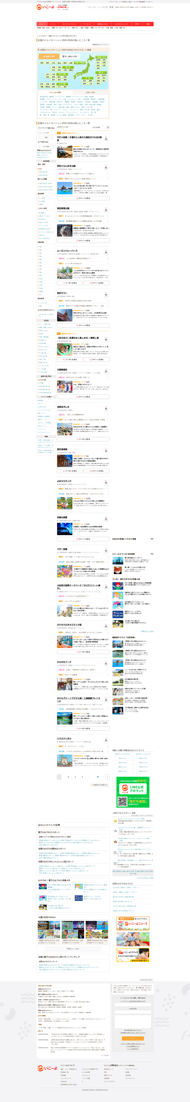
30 (98, 777)
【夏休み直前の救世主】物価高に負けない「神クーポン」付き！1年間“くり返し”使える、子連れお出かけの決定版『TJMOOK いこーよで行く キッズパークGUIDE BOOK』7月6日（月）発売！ (78, 1042)
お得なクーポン (42, 1002)
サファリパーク (77, 97)
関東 (53, 28)
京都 (99, 28)
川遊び (88, 1002)
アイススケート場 (46, 110)
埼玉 (68, 28)
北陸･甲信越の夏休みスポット (71, 853)
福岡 (124, 28)
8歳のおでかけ (122, 771)
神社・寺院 (57, 104)
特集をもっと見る (147, 631)
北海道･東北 (125, 871)
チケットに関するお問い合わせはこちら (133, 1044)
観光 (98, 110)
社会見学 (80, 102)
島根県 (65, 77)
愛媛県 (65, 79)
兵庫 (102, 28)
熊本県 (65, 86)
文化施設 (49, 104)
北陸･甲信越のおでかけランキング (76, 965)
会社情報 (128, 1075)
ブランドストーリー (131, 1069)
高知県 (59, 79)
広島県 (54, 74)
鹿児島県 (48, 86)
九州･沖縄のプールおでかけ (48, 845)
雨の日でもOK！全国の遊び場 (123, 897)
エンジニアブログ (109, 1081)
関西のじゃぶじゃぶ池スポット (49, 871)
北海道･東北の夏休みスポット (49, 853)
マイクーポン (114, 2)
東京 (57, 28)
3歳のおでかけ (143, 758)
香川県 (54, 79)
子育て (137, 24)
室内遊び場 (44, 97)
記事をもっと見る (73, 949)
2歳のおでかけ (122, 758)
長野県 (42, 62)
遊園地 (51, 97)
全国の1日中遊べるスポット (122, 901)
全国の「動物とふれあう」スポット (125, 892)
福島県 (98, 68)
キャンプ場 (62, 99)
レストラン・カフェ (61, 110)
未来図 (127, 1072)
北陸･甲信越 (135, 871)
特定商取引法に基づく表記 (69, 1084)
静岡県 (91, 80)
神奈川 (61, 28)
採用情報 (106, 1078)
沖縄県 (42, 86)
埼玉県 (104, 78)
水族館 (91, 97)
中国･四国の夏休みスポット (81, 855)
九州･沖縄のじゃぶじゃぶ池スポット (51, 873)
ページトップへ (147, 980)
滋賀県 (59, 70)
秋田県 (98, 65)
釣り (79, 99)
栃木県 (104, 80)
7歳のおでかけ (143, 767)
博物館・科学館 (70, 102)
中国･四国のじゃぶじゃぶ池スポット (74, 871)
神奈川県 (104, 75)
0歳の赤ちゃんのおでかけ (122, 754)
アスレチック (67, 104)
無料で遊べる (53, 1002)
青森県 (104, 59)
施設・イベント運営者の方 (69, 1069)
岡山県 (59, 77)
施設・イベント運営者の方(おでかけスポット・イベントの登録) (67, 1028)
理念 (105, 1072)
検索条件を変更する (100, 785)
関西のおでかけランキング (87, 967)
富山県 (59, 62)
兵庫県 (65, 70)
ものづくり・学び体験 (44, 423)
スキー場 (89, 107)
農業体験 (52, 102)
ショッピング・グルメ (44, 410)
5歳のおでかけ (143, 762)
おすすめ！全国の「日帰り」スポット (126, 887)
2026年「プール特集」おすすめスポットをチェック (46, 446)
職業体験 (72, 996)
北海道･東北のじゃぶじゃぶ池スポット (52, 866)
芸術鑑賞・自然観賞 (44, 416)
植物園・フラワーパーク (48, 99)
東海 (73, 28)
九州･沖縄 (133, 873)
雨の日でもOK (125, 7)
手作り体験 (48, 996)
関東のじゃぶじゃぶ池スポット (49, 868)
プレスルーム (86, 1075)
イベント (53, 24)
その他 (90, 115)
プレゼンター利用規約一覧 (90, 1069)
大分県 (59, 86)
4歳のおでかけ (122, 762)
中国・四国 (109, 28)
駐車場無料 (61, 1002)
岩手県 (98, 62)
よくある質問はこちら (133, 1046)
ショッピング (73, 110)
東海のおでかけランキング (68, 967)
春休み (117, 7)
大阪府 (59, 67)
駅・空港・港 (44, 115)
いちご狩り (44, 102)
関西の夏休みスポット (63, 855)
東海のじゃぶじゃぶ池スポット (72, 868)
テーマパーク (60, 97)
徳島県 (48, 77)
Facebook (64, 1081)
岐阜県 (85, 80)
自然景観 (86, 99)
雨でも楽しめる (42, 1007)
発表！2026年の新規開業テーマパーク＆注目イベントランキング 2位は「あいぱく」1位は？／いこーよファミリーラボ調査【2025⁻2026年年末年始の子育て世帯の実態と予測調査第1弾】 (78, 1050)
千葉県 (98, 78)
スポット (42, 24)
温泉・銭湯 (70, 107)
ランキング (87, 24)
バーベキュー (72, 99)
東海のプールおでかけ (46, 842)
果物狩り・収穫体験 (98, 99)
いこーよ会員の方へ (133, 1049)
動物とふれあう (135, 7)
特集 (148, 24)
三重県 (91, 83)
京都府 (53, 67)
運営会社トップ (108, 1069)
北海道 (48, 28)
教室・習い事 (84, 110)
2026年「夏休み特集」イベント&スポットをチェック (46, 441)
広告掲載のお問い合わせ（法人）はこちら (132, 1032)
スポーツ (40, 403)
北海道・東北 (41, 28)
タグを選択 (46, 146)
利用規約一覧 (65, 1072)
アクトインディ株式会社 (127, 1065)
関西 (92, 28)
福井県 (48, 62)
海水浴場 (61, 107)
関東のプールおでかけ (90, 840)
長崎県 (48, 84)
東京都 (98, 75)
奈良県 (53, 70)
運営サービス (108, 1075)
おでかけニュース (121, 24)
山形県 (104, 65)
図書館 (48, 107)
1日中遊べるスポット (147, 7)
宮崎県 (54, 86)
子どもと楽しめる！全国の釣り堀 (124, 906)
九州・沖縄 (118, 28)
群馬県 (98, 83)
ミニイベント (42, 429)
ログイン (150, 2)
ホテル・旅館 (80, 107)
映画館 (99, 104)
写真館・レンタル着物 (58, 115)
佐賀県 (42, 84)
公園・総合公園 (90, 104)
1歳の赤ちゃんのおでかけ (143, 754)
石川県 (54, 62)
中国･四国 (148, 871)
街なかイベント (42, 426)
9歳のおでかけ (143, 771)
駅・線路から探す (71, 56)
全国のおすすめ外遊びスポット (123, 911)
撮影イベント (42, 413)
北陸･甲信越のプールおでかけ (71, 840)
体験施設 (95, 102)
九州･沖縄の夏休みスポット (48, 858)
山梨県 (71, 62)
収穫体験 (66, 996)
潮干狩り (60, 102)
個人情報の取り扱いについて (133, 1030)
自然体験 (40, 400)
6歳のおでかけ (122, 767)
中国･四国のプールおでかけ (81, 842)
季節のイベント (42, 419)
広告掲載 (63, 1075)
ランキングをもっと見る (145, 878)
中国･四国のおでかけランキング (50, 969)
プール (54, 107)
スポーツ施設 (78, 104)
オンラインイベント (70, 24)
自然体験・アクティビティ (77, 115)
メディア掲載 (86, 1078)
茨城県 (98, 80)
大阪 (95, 28)
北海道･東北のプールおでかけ (49, 840)
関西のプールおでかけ (63, 842)
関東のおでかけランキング (48, 967)
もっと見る (104, 1055)
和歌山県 (71, 70)
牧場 (86, 97)
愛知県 (85, 83)
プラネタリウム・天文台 (48, 112)
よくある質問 (86, 1072)
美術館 (42, 104)
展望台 (102, 102)
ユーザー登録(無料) (139, 2)
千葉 (65, 28)
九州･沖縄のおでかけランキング (73, 969)
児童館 (42, 107)
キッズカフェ (84, 112)
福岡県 (54, 84)
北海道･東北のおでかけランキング (51, 965)
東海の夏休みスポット (46, 855)
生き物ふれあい (42, 407)
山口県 (48, 74)
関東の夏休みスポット (90, 853)
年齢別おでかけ (102, 24)
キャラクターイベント (44, 432)
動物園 (68, 97)
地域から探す (50, 56)
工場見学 (88, 102)
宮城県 (104, 62)
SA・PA (93, 112)
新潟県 (65, 62)
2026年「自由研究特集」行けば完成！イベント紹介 (46, 451)
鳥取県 (54, 77)
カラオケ (61, 112)
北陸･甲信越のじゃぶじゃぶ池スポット (80, 866)
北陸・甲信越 (85, 28)
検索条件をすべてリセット (101, 44)
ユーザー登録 (42, 1028)
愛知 (77, 28)
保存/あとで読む (127, 2)
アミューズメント (72, 112)
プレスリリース (130, 1078)
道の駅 (93, 110)
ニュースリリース (66, 1078)
